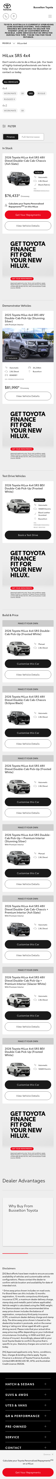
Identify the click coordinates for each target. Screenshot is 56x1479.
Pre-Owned (16, 1426)
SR (22, 93)
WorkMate (10, 93)
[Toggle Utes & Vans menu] (45, 1405)
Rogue (41, 93)
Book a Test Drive (28, 535)
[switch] (23, 136)
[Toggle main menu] (50, 16)
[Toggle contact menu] (45, 1426)
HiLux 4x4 (14, 43)
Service (12, 1437)
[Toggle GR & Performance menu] (45, 1415)
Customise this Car (28, 663)
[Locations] (14, 16)
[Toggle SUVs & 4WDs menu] (45, 1394)
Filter (12, 126)
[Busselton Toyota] (7, 7)
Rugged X (9, 99)
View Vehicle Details (28, 225)
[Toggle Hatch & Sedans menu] (45, 1384)
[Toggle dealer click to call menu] (6, 16)
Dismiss (47, 1454)
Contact (13, 1447)
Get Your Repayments (28, 214)
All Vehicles (11, 81)
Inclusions (13, 358)
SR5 (31, 93)
